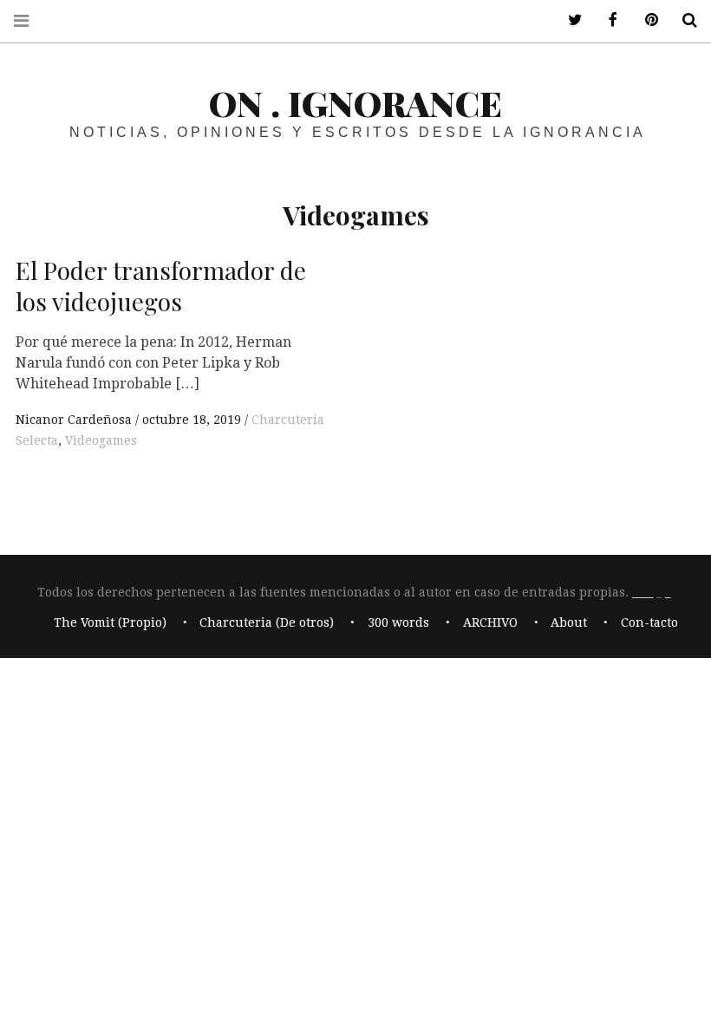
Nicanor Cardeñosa (75, 420)
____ (642, 593)
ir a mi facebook (607, 20)
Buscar (683, 20)
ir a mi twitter (568, 20)
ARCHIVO (490, 622)
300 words (398, 622)
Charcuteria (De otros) (266, 622)
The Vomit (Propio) (110, 622)
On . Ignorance (355, 103)
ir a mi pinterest (645, 20)
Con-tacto (649, 622)
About (569, 622)
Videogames (101, 440)
